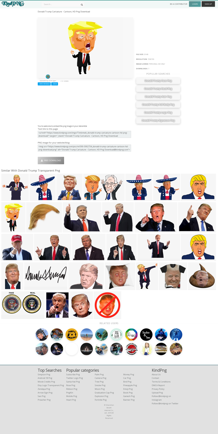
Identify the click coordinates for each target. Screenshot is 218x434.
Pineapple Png (130, 385)
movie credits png (46, 381)
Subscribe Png (73, 374)
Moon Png (100, 389)
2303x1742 (186, 259)
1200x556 (29, 288)
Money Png (128, 374)
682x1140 (6, 288)
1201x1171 (164, 288)
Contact (155, 378)
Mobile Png (71, 396)
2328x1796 (73, 288)
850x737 (110, 259)
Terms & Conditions (161, 381)
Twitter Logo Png (74, 378)
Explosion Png (101, 396)
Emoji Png (128, 389)
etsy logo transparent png (51, 385)
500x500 (74, 317)
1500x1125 (183, 231)
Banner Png (129, 399)
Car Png (127, 378)
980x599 (142, 259)
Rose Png (70, 385)
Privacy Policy (158, 389)
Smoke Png (100, 385)
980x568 (49, 317)
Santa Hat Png (73, 381)
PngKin (69, 392)
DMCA (54, 84)
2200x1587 (39, 259)
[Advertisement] (85, 104)
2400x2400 (99, 317)
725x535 (67, 231)
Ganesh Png (129, 396)
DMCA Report (158, 385)
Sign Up (208, 4)
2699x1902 (140, 231)
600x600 (6, 199)
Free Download (52, 160)
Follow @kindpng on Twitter (165, 403)
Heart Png (71, 399)
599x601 (157, 199)
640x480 (185, 199)
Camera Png (100, 378)
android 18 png (45, 378)
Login (195, 4)
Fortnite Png (101, 399)
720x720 (6, 231)
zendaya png (44, 389)
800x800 (61, 199)
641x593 (106, 231)
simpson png (44, 374)
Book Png (128, 392)
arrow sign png (45, 392)
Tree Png (99, 381)
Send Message (44, 84)
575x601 (34, 199)
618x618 (130, 199)
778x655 (30, 231)
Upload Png (157, 392)
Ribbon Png (71, 389)
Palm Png (99, 374)
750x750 (76, 259)
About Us (156, 374)
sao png (42, 396)
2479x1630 (89, 199)
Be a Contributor (178, 4)
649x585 (109, 288)
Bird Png (127, 381)
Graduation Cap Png (104, 392)
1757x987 (6, 317)
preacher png (44, 399)
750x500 (6, 259)
